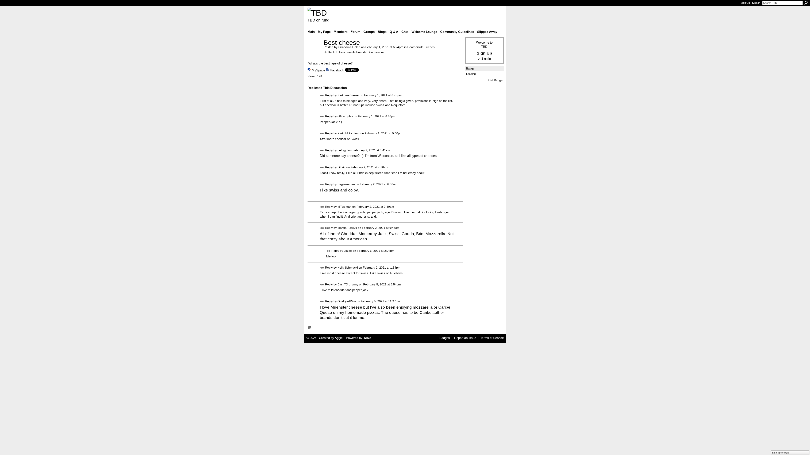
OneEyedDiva (347, 301)
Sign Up (745, 2)
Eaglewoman (346, 184)
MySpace (318, 70)
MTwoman (344, 206)
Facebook (337, 70)
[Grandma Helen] (314, 50)
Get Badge (495, 80)
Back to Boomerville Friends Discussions (356, 52)
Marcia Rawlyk (347, 227)
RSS (310, 328)
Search (806, 3)
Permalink (322, 96)
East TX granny (348, 284)
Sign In (756, 2)
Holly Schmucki (348, 267)
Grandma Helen (349, 47)
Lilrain (342, 167)
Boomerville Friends (421, 47)
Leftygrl (342, 150)
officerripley (345, 116)
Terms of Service (492, 338)
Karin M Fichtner (349, 133)
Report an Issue (465, 338)
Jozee (348, 250)
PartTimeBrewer (348, 95)
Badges (444, 338)
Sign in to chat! (780, 452)
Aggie (339, 338)
